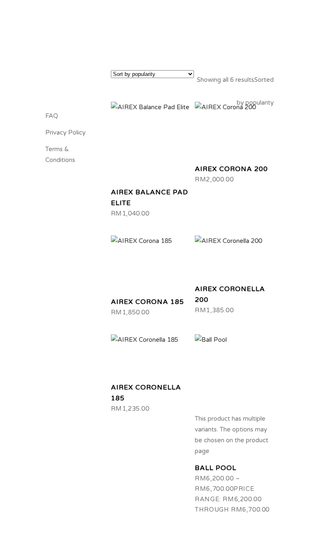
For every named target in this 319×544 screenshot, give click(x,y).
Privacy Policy (65, 132)
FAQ (51, 116)
